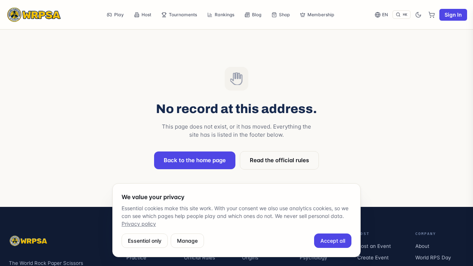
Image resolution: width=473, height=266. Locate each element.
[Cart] (431, 14)
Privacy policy (139, 224)
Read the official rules (279, 160)
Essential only (144, 241)
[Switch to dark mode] (418, 14)
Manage (187, 241)
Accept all (332, 241)
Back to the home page (195, 160)
